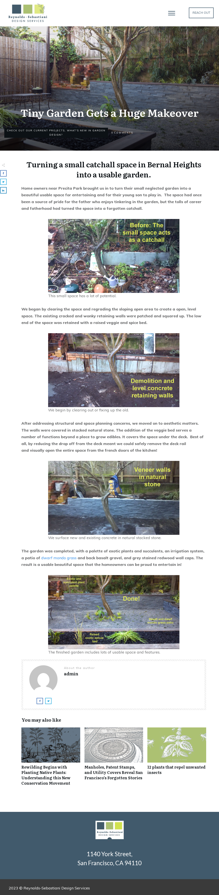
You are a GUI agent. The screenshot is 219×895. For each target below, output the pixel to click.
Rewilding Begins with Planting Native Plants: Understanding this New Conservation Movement (50, 758)
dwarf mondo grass (59, 557)
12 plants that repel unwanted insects (176, 758)
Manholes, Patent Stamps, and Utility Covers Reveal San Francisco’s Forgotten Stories (113, 758)
